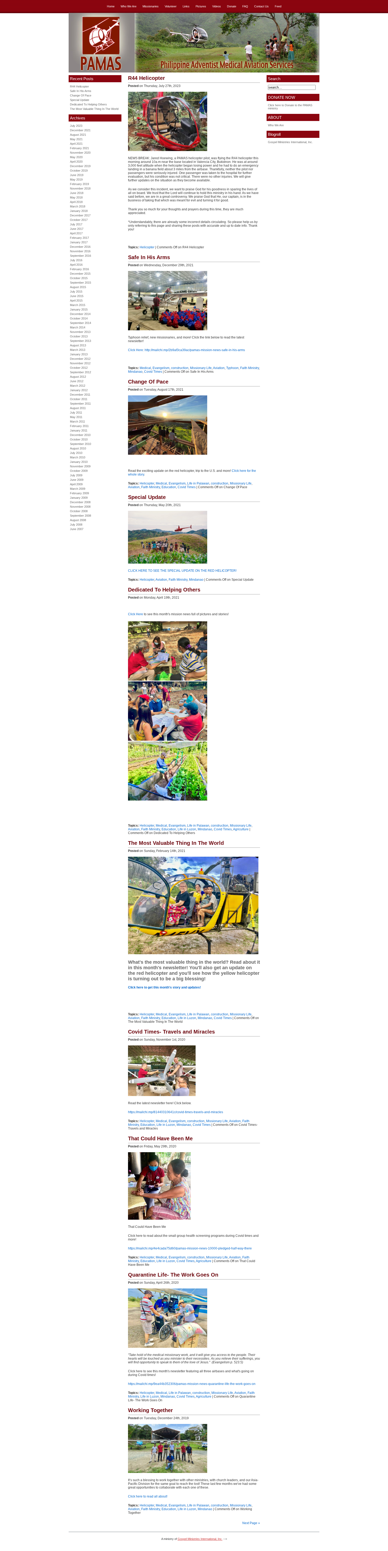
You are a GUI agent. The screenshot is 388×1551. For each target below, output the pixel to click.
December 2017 (80, 215)
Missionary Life (201, 368)
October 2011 (78, 399)
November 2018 (80, 188)
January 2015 (79, 309)
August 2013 (78, 345)
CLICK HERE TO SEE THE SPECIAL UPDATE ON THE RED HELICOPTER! (182, 571)
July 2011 (76, 412)
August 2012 (78, 376)
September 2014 (80, 322)
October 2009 (79, 470)
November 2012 (80, 363)
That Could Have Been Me (160, 1138)
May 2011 (76, 417)
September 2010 (80, 443)
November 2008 (80, 506)
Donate (231, 6)
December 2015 (80, 273)
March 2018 (77, 206)
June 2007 (76, 529)
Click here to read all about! (147, 1496)
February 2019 (79, 184)
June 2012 (76, 381)
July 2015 (76, 291)
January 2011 (78, 430)
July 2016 (76, 260)
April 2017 (76, 233)
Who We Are (128, 6)
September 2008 (80, 515)
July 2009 (76, 475)
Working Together (150, 1410)
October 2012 (79, 367)
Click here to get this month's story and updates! (164, 987)
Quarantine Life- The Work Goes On (173, 1275)
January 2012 (79, 390)
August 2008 (78, 520)
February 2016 (79, 269)
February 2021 (79, 148)
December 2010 (80, 435)
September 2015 (80, 282)
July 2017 (76, 224)
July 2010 (76, 452)
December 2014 (80, 314)
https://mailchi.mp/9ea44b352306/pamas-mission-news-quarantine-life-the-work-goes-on (191, 1384)
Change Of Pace (80, 95)
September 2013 (80, 340)
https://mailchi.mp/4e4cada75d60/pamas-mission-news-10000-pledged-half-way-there (190, 1248)
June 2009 (76, 479)
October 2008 (79, 511)
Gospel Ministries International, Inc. (290, 142)
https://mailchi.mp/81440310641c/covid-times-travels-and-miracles (175, 1112)
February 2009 (79, 493)
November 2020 (80, 152)
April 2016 (76, 264)
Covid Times (153, 372)
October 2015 (79, 278)
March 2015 (77, 305)
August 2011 (78, 408)
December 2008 (80, 502)
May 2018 (76, 197)
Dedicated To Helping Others (88, 104)
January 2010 (79, 461)
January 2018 (79, 210)
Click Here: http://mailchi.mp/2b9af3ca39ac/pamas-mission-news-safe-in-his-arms (186, 350)
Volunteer (171, 6)
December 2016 (80, 246)
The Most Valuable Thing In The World (94, 108)
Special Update (79, 99)
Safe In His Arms (80, 91)
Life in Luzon (187, 829)
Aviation (219, 368)
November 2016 (80, 251)
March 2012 (77, 385)
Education (169, 487)
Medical (145, 368)
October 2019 (79, 170)
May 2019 (76, 179)
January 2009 (79, 497)
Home (111, 6)
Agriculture (241, 829)
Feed (278, 6)
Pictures (201, 6)
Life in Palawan (198, 483)
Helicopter (147, 247)
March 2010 (77, 457)
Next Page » (251, 1523)
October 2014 (79, 318)
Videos (216, 6)
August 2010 (78, 448)
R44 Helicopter (79, 86)
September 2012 (80, 372)
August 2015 (78, 287)
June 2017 (76, 228)
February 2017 (79, 237)
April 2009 (76, 484)
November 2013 (80, 331)
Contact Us (261, 6)
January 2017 (79, 242)
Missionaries (151, 6)
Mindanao (135, 372)
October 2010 (79, 439)
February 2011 (79, 426)
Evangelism (161, 368)
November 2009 (80, 466)
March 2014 (77, 327)
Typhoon (232, 368)
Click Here (135, 614)
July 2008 (76, 524)
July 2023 (76, 125)
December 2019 (80, 166)
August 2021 (78, 134)
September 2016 (80, 255)
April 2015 (76, 300)
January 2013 (79, 354)
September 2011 (80, 403)
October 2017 (79, 219)
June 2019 (76, 175)
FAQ (245, 6)
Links (186, 6)
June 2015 (76, 296)
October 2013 (79, 336)
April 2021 (76, 143)
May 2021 (76, 139)
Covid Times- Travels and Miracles (171, 1032)
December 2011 (80, 394)
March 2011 (77, 421)
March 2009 (77, 488)
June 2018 (76, 193)
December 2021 (80, 130)
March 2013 (77, 349)
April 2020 (76, 161)
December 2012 (80, 358)
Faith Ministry (249, 368)
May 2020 (76, 157)
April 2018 (76, 201)
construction (179, 368)
